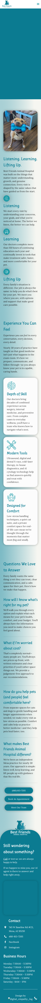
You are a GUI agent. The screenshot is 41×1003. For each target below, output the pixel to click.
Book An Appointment (13, 90)
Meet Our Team (13, 96)
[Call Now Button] (35, 998)
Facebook (14, 941)
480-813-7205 (16, 936)
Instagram (14, 947)
